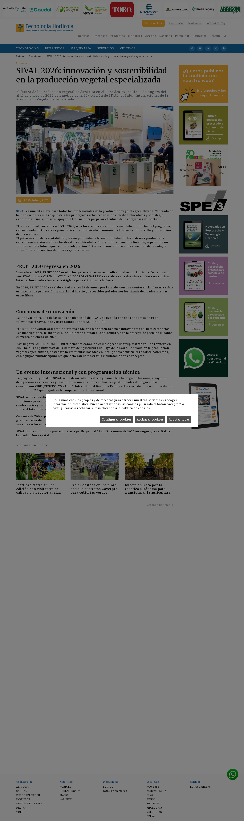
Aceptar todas (179, 419)
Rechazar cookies (150, 419)
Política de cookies (135, 408)
